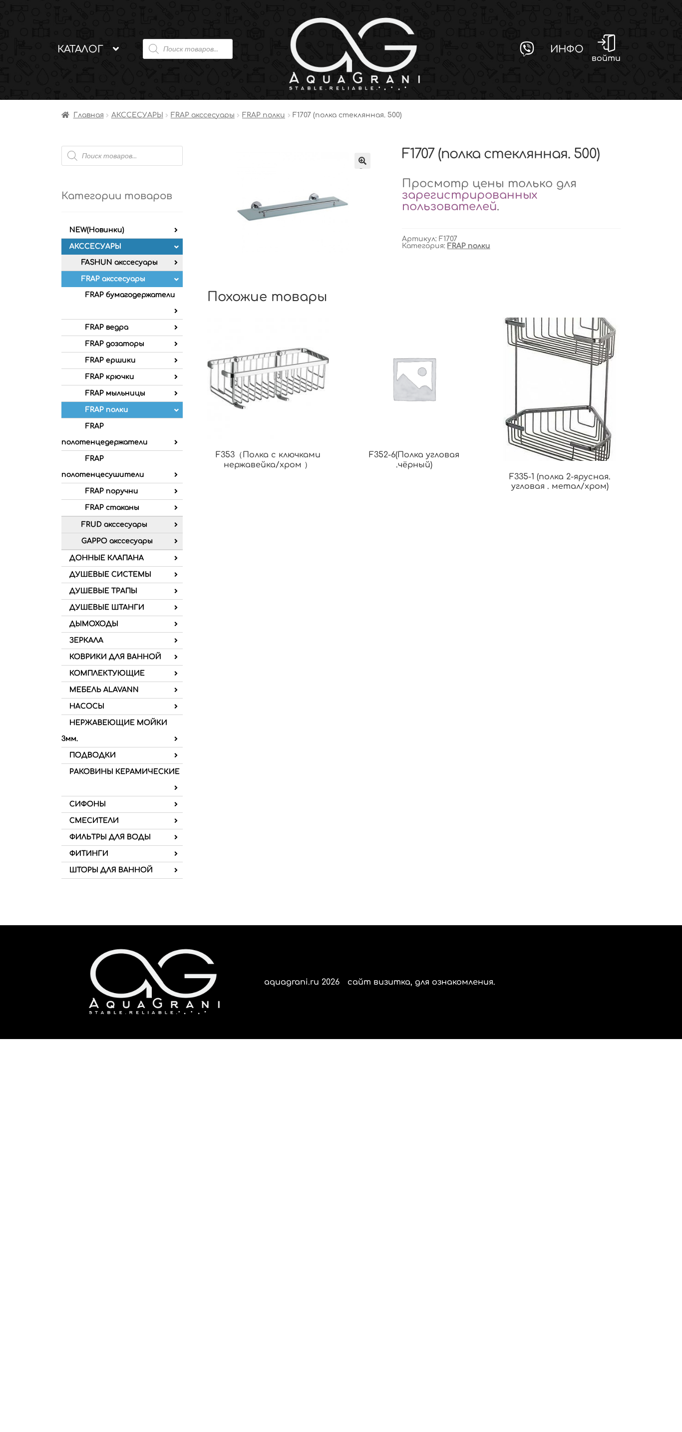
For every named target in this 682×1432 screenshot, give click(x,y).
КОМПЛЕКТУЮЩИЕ (107, 673)
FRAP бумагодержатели (130, 295)
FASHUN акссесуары (119, 262)
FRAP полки (263, 115)
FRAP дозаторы (114, 344)
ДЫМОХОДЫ (93, 624)
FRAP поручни (111, 491)
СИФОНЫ (87, 804)
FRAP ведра (106, 327)
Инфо (567, 49)
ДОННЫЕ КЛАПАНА (106, 558)
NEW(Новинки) (96, 230)
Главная (88, 115)
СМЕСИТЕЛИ (94, 820)
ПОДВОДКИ (92, 755)
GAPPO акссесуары (117, 541)
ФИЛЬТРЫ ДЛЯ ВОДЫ (110, 837)
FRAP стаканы (112, 507)
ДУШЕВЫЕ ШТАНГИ (106, 607)
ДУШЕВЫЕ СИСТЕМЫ (110, 574)
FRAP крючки (109, 376)
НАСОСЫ (86, 706)
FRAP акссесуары (203, 115)
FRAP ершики (110, 360)
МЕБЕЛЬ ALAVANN (104, 690)
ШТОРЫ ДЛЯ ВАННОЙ (111, 870)
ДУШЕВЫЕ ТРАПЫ (103, 591)
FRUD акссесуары (114, 524)
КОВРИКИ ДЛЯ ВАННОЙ (115, 657)
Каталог (80, 49)
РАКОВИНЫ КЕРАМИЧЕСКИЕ (124, 771)
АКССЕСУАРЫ (137, 115)
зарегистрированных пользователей (469, 201)
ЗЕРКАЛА (86, 640)
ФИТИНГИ (88, 853)
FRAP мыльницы (115, 393)
